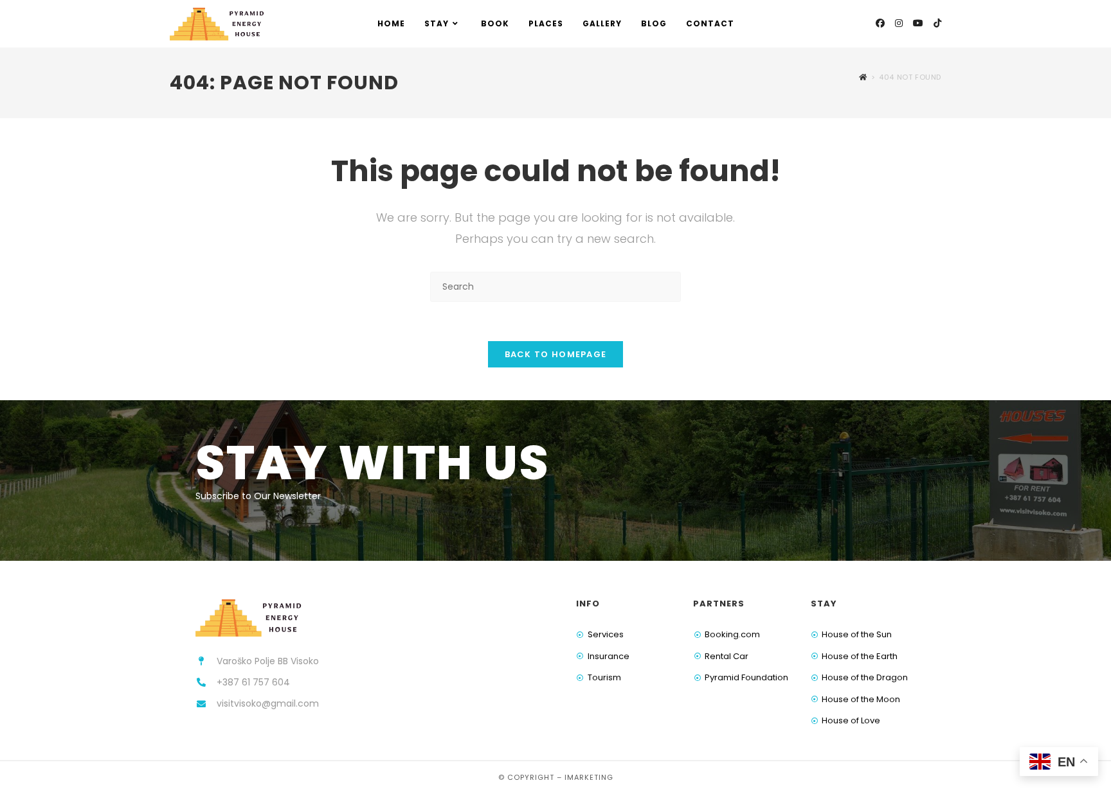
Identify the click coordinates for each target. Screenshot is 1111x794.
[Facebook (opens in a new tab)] (880, 23)
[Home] (863, 77)
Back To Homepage (556, 354)
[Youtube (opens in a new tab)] (918, 23)
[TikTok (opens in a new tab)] (937, 23)
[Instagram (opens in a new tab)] (899, 23)
